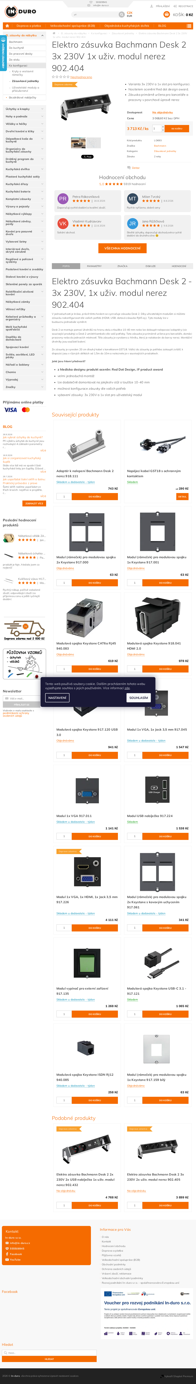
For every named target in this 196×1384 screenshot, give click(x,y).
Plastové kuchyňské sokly (23, 176)
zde (127, 688)
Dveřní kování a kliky (20, 131)
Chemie (11, 372)
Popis (66, 266)
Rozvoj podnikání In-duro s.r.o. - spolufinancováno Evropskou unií (140, 1282)
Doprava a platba (29, 26)
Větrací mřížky (15, 309)
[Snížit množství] (163, 130)
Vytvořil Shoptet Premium (178, 1376)
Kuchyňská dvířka (18, 169)
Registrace (186, 6)
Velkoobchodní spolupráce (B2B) (72, 26)
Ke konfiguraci (18, 65)
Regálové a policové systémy (19, 260)
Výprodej (12, 379)
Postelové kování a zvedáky (24, 269)
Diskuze (151, 266)
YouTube (15, 1259)
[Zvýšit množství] (163, 126)
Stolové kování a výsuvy (22, 276)
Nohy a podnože (16, 116)
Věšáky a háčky (16, 124)
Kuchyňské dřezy (17, 184)
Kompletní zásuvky (18, 199)
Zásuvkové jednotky (25, 81)
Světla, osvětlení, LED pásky (20, 356)
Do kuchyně (16, 47)
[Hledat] (122, 14)
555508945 (17, 1248)
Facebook (16, 1254)
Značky (11, 387)
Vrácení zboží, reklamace (116, 1273)
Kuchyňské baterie (18, 191)
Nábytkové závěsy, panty (18, 223)
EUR (129, 15)
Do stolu (14, 59)
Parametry (94, 266)
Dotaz (136, 168)
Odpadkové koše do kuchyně (19, 140)
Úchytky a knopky (18, 109)
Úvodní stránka (7, 25)
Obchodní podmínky (114, 1264)
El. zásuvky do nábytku (21, 35)
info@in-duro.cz (20, 1242)
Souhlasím (138, 698)
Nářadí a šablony (17, 364)
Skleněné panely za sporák (24, 284)
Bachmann (16, 42)
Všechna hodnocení (122, 248)
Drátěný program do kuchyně (20, 160)
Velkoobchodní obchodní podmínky (122, 1278)
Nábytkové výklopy (19, 214)
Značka (122, 266)
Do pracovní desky (20, 53)
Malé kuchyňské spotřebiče (16, 328)
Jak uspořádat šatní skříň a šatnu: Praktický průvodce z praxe (24, 481)
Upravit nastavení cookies (64, 1375)
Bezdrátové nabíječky (22, 97)
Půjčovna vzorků (111, 1255)
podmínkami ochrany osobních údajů (16, 714)
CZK (130, 13)
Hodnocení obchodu (113, 1246)
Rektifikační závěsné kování (19, 293)
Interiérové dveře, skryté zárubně (18, 250)
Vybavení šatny (16, 241)
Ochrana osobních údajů (116, 1268)
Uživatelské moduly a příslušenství (25, 89)
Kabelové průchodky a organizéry (21, 318)
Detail (182, 496)
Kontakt (106, 1241)
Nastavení (57, 698)
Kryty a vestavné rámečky (22, 73)
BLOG (162, 26)
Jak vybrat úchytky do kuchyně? (23, 437)
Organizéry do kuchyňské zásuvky (18, 150)
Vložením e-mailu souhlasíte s (18, 713)
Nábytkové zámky (18, 301)
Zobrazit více (34, 503)
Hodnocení (179, 266)
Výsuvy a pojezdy (17, 206)
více (43, 450)
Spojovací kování (17, 347)
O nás (105, 1236)
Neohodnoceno (81, 77)
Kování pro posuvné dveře (19, 233)
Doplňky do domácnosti (13, 338)
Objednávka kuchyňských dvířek (127, 26)
